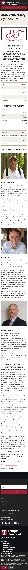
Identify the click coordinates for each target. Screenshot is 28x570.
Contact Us (4, 498)
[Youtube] (15, 523)
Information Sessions (6, 501)
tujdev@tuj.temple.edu (11, 465)
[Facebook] (2, 523)
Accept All (4, 567)
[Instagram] (12, 523)
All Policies (4, 541)
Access (23, 93)
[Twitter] (9, 523)
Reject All (11, 567)
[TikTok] (6, 523)
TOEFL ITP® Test (7, 551)
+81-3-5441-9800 (5, 517)
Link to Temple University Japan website (14, 534)
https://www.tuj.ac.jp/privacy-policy (13, 564)
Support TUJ (6, 543)
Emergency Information (9, 547)
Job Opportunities (7, 545)
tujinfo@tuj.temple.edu (7, 519)
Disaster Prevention (8, 549)
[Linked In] (19, 523)
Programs (3, 504)
